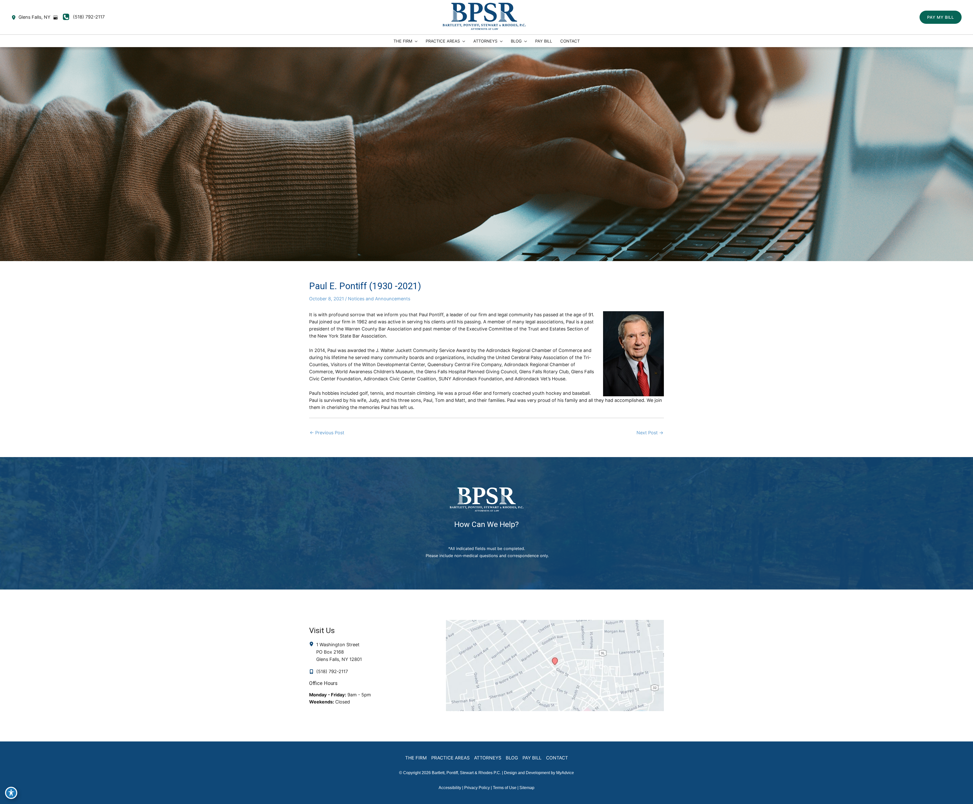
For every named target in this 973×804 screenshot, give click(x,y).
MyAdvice (565, 773)
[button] (941, 17)
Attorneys (487, 757)
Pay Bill (531, 757)
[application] (415, 41)
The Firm (416, 757)
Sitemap (526, 788)
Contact (557, 757)
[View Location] (14, 17)
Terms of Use (504, 788)
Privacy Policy (477, 788)
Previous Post (327, 432)
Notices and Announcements (379, 298)
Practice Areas (450, 757)
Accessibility (450, 788)
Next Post (650, 432)
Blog (512, 757)
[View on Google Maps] (55, 17)
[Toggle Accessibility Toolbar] (11, 793)
